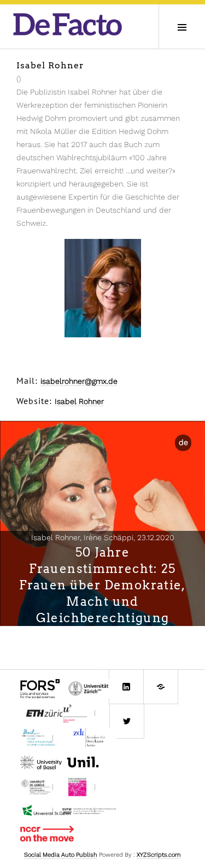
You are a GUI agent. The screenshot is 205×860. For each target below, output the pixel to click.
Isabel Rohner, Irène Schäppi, (102, 537)
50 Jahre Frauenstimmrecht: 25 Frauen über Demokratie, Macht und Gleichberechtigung (102, 585)
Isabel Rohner (79, 401)
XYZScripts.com (159, 854)
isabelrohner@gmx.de (79, 381)
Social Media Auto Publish (60, 854)
